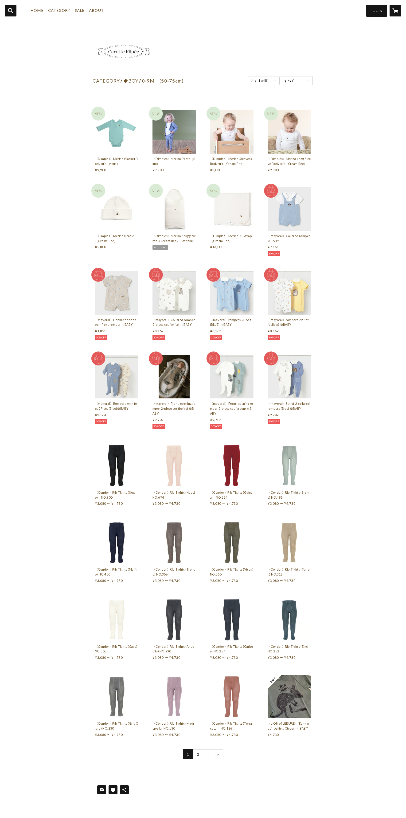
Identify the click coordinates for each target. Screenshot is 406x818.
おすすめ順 (259, 81)
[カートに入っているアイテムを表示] (395, 10)
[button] (376, 11)
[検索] (10, 10)
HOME (37, 10)
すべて (289, 81)
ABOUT (96, 10)
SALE (79, 10)
